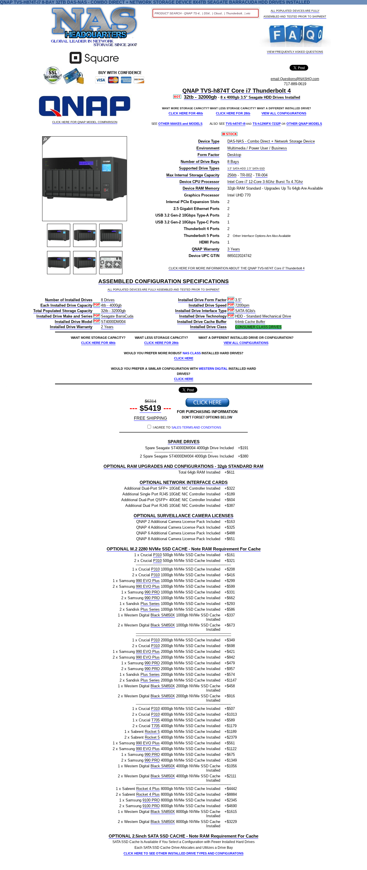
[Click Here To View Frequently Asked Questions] (295, 35)
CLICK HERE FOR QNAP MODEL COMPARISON (84, 122)
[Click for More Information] (94, 63)
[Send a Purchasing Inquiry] (207, 406)
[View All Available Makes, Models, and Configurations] (94, 28)
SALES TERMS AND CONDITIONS (196, 427)
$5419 (150, 408)
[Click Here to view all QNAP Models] (84, 106)
